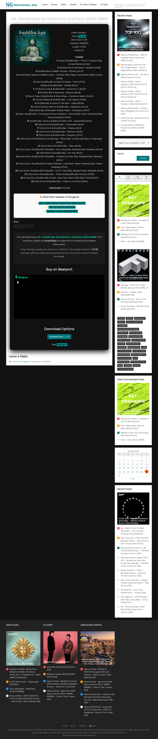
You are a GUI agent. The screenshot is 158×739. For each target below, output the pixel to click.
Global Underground (138, 354)
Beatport (121, 318)
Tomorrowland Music (138, 362)
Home (65, 726)
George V (62, 344)
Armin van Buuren (124, 358)
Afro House (12, 625)
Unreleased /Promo (91, 625)
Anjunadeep (122, 325)
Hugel (144, 347)
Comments (138, 179)
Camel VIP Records (138, 340)
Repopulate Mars (133, 347)
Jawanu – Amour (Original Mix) (62, 211)
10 (119, 464)
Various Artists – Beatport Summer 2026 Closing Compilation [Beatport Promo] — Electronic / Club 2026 (62, 684)
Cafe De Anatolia (123, 354)
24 (119, 472)
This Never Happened (125, 369)
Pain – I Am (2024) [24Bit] (132, 241)
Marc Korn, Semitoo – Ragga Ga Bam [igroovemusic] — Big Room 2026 (134, 583)
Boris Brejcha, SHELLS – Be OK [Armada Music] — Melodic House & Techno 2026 (135, 551)
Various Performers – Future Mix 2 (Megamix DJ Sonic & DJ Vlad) (135, 111)
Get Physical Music (135, 336)
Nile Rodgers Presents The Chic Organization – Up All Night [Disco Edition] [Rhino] (134, 67)
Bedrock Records (135, 333)
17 (119, 468)
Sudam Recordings (133, 344)
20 (132, 468)
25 (124, 472)
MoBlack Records (124, 340)
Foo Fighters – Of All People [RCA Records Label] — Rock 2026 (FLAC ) (134, 600)
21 (137, 468)
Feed (93, 726)
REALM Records (123, 362)
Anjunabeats (122, 336)
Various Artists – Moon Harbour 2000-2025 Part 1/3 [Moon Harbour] (134, 84)
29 (142, 472)
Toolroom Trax (122, 333)
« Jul (132, 478)
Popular (119, 179)
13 (132, 464)
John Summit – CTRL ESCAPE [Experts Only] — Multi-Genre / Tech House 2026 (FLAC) (135, 541)
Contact (83, 726)
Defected (129, 318)
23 (147, 468)
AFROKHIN (122, 347)
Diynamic (128, 365)
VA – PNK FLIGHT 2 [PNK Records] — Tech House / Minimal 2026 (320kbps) (132, 531)
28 (137, 472)
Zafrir (120, 365)
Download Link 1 (59, 337)
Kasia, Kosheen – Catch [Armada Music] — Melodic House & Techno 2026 (133, 573)
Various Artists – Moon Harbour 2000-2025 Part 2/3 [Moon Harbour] (134, 94)
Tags (146, 179)
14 (137, 464)
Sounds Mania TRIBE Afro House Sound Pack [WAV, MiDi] (133, 128)
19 (128, 468)
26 (128, 472)
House (82, 36)
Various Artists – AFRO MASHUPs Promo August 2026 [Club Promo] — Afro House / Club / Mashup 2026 (25, 698)
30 (147, 472)
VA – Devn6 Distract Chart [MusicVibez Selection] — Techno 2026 (133, 609)
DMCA (73, 726)
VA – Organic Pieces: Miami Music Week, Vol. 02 (62, 203)
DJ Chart (47, 625)
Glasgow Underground (134, 322)
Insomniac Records (124, 351)
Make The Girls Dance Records (128, 329)
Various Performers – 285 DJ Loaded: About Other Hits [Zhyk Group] (134, 58)
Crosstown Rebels (139, 351)
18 (124, 468)
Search (120, 153)
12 (128, 464)
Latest (128, 179)
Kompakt (121, 344)
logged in (26, 361)
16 (147, 464)
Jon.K (135, 358)
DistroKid (136, 365)
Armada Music (140, 318)
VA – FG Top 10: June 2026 (62, 207)
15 (141, 464)
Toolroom (121, 322)
